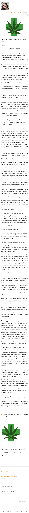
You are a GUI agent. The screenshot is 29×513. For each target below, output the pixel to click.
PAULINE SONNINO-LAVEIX (11, 12)
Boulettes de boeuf (6, 472)
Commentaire (22, 501)
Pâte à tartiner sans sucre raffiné (9, 477)
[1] (6, 102)
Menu (25, 14)
